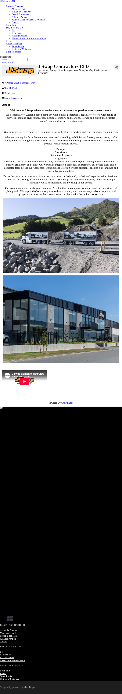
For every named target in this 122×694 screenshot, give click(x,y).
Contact (15, 22)
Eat (13, 30)
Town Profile (18, 46)
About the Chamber (21, 11)
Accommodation (20, 35)
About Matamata (14, 43)
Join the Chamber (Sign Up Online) (28, 19)
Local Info (11, 25)
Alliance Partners (20, 17)
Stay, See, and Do (14, 27)
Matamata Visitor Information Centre (29, 38)
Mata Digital (30, 687)
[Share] (116, 67)
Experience (17, 33)
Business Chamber (15, 6)
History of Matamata (21, 49)
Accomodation (7, 657)
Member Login (19, 9)
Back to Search (8, 62)
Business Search (13, 51)
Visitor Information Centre (12, 660)
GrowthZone (67, 403)
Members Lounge (8, 633)
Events (9, 41)
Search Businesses (20, 14)
